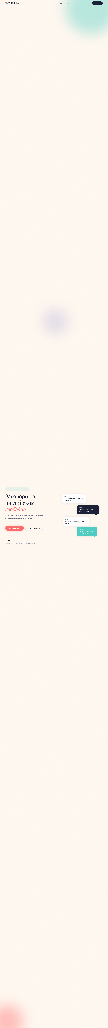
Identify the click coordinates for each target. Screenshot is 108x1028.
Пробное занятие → (14, 528)
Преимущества (72, 3)
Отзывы (81, 3)
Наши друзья (61, 3)
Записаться (97, 3)
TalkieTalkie (13, 3)
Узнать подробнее (34, 528)
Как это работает (49, 3)
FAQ (88, 3)
